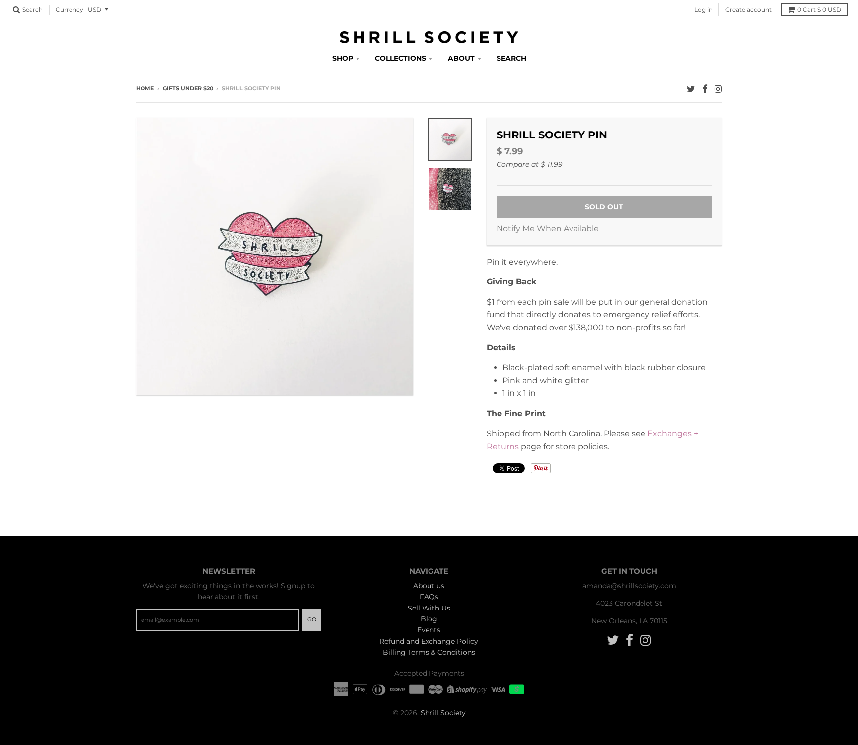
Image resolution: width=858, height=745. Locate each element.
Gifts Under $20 (188, 88)
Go (311, 619)
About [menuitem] (461, 58)
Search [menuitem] (511, 58)
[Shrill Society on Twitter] (691, 89)
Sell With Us (429, 608)
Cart (819, 9)
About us (428, 585)
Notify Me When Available (548, 228)
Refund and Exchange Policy (428, 641)
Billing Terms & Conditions (429, 652)
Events (428, 629)
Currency (69, 9)
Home (145, 88)
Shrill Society (443, 712)
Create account (748, 9)
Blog (429, 618)
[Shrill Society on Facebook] (705, 89)
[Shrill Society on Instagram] (718, 89)
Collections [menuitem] (400, 58)
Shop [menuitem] (342, 58)
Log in (703, 9)
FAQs (429, 596)
